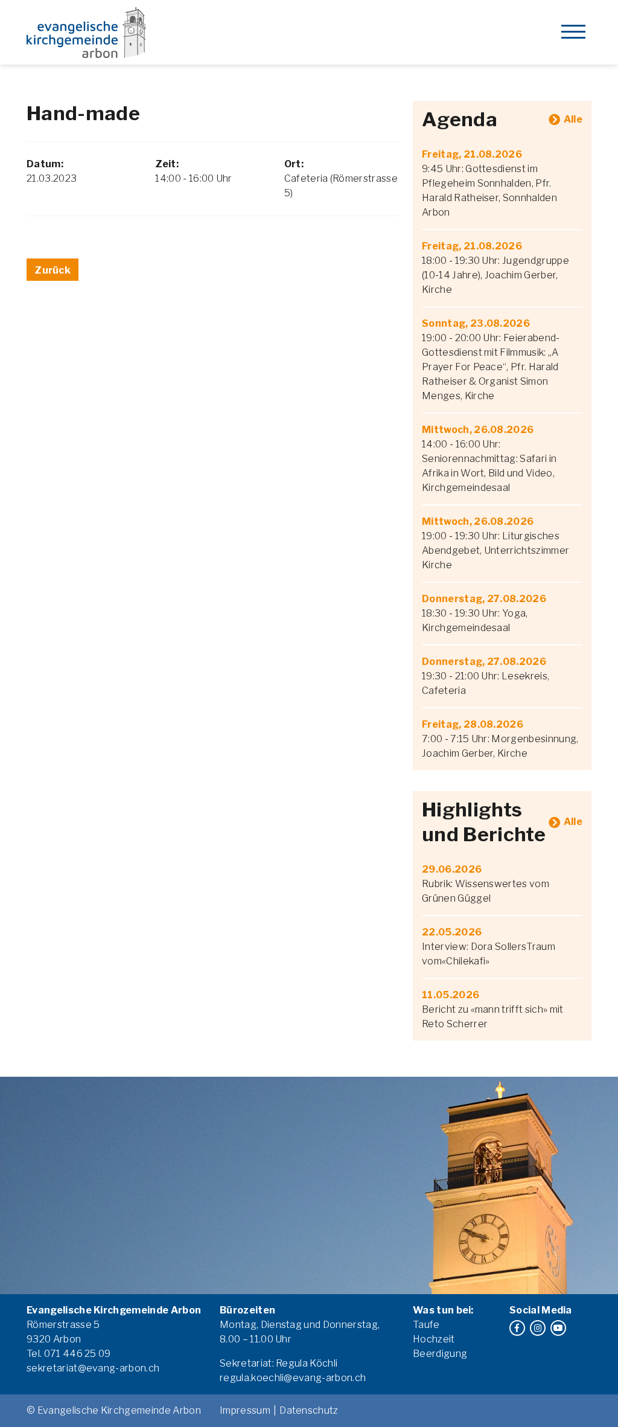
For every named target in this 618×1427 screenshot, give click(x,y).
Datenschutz (309, 1410)
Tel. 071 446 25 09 (69, 1353)
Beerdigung (440, 1353)
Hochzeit (434, 1339)
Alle (573, 119)
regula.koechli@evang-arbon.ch (293, 1378)
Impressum (245, 1410)
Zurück (52, 270)
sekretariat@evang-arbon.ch (93, 1368)
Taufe (426, 1324)
